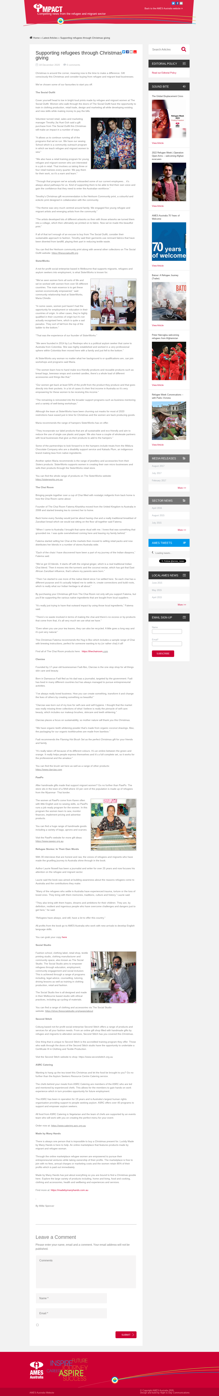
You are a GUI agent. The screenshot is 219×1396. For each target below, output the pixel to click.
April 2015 (157, 597)
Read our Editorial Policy (164, 73)
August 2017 (158, 466)
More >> (182, 488)
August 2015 (158, 515)
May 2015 (157, 590)
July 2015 (157, 523)
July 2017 (157, 473)
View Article (158, 143)
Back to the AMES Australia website (164, 8)
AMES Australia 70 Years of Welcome (166, 217)
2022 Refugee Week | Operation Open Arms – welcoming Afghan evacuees (168, 156)
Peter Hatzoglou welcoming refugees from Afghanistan (165, 337)
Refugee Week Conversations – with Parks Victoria (167, 396)
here (64, 937)
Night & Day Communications (175, 1393)
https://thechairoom (92, 651)
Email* (155, 639)
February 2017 (159, 480)
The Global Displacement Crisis (167, 96)
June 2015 (157, 583)
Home (36, 37)
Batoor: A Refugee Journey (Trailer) (165, 277)
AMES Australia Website (42, 1393)
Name (155, 627)
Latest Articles (49, 37)
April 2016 (157, 508)
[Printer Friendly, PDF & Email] (135, 52)
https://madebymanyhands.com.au (69, 1190)
